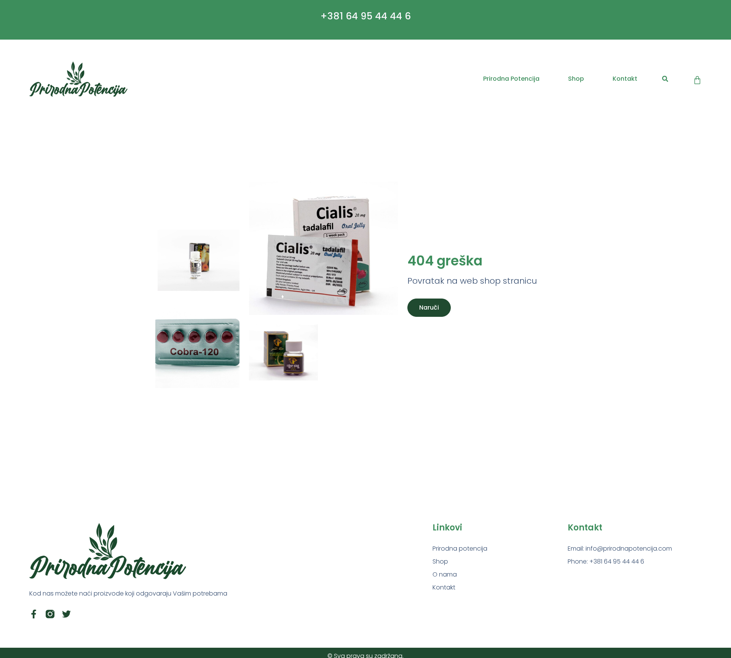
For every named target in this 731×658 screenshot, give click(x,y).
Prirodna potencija (511, 78)
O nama (445, 574)
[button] (665, 79)
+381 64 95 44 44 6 (365, 16)
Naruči (429, 307)
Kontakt (625, 78)
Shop (576, 78)
